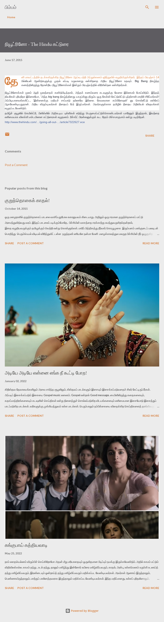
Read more (151, 243)
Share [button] (149, 135)
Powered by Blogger (84, 611)
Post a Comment (16, 165)
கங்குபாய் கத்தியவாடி (26, 545)
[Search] (147, 7)
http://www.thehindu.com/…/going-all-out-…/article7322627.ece (45, 122)
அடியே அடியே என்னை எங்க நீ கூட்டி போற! (46, 373)
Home (11, 17)
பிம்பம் (10, 7)
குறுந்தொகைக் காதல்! (27, 200)
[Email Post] (7, 135)
